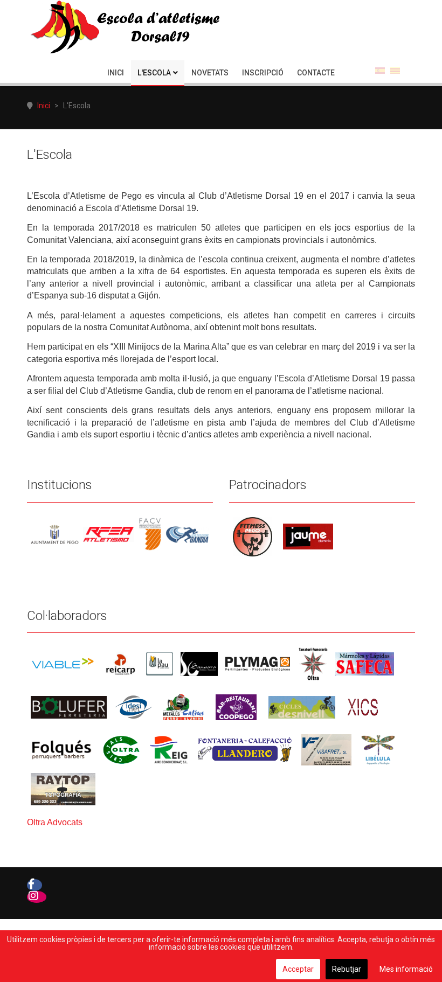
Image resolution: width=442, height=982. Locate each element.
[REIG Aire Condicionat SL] (168, 749)
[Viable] (62, 663)
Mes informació (406, 969)
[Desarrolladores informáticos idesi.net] (133, 706)
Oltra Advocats (54, 822)
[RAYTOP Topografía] (63, 788)
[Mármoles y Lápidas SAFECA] (365, 663)
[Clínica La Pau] (159, 663)
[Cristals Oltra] (121, 749)
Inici (115, 72)
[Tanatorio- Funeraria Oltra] (313, 663)
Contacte (316, 72)
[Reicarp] (120, 663)
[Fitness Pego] (252, 536)
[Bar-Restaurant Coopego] (236, 706)
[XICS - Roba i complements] (362, 706)
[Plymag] (258, 663)
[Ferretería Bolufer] (68, 706)
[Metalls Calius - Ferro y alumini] (183, 706)
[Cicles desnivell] (302, 706)
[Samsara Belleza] (199, 663)
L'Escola (154, 72)
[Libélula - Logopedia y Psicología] (378, 749)
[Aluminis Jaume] (308, 536)
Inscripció (263, 72)
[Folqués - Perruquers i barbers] (61, 749)
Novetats (210, 72)
